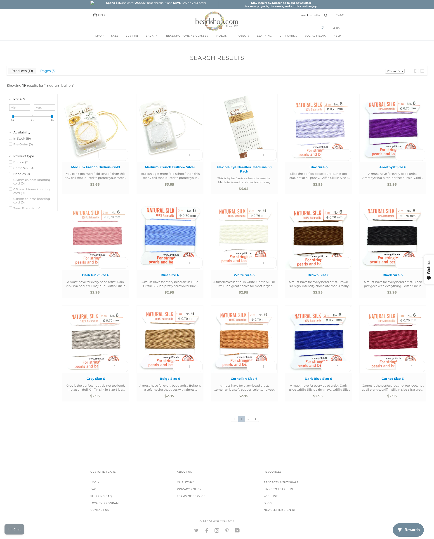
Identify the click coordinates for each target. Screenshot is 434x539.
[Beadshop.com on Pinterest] (227, 531)
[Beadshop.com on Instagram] (217, 531)
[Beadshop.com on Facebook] (206, 531)
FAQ (93, 489)
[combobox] (311, 15)
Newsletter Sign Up (280, 509)
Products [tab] (22, 71)
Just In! (132, 35)
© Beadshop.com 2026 (217, 521)
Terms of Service (191, 496)
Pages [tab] (47, 71)
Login (336, 27)
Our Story (185, 482)
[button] (417, 71)
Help (101, 15)
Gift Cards (288, 35)
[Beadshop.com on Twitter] (196, 531)
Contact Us (99, 509)
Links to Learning (278, 489)
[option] (156, 3)
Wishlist (271, 496)
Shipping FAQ (101, 496)
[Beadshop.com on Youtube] (237, 531)
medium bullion (59, 85)
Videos (221, 35)
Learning (264, 35)
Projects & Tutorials (281, 482)
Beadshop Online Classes (187, 35)
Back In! (152, 35)
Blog (268, 503)
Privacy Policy (189, 489)
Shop (99, 35)
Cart (340, 15)
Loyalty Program (104, 503)
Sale (114, 35)
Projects (242, 35)
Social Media (315, 35)
